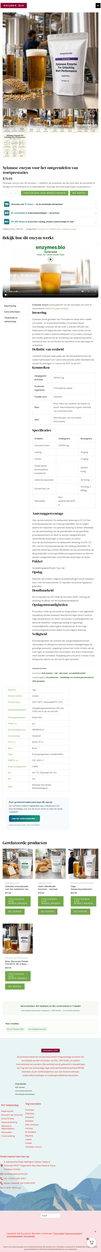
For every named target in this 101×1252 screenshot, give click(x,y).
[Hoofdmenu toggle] (98, 5)
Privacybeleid (59, 1233)
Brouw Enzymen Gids (15, 1029)
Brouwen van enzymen (12, 1114)
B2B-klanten (56, 1010)
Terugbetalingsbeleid (14, 1236)
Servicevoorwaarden (73, 1233)
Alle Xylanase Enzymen (37, 1029)
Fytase (28, 1143)
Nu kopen (79, 193)
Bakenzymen (7, 1111)
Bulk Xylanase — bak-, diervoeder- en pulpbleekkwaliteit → (64, 673)
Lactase (29, 1128)
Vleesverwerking (9, 1122)
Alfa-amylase (31, 1124)
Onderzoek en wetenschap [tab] (11, 319)
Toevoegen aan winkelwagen (45, 193)
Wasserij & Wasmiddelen (7, 1127)
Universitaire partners (71, 1010)
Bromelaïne (30, 1132)
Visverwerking (8, 1136)
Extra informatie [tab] (12, 311)
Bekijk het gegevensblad (57, 308)
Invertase (29, 1109)
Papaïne (29, 1135)
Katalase (29, 1121)
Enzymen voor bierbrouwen (49, 229)
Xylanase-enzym (69, 229)
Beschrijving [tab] (10, 305)
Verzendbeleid (29, 1236)
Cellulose (29, 1113)
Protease (29, 1117)
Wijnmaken (6, 1132)
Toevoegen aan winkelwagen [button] (17, 901)
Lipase (28, 1139)
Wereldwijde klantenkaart (25, 1094)
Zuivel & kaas (7, 1118)
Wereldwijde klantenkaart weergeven (35, 1010)
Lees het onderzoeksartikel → (24, 818)
